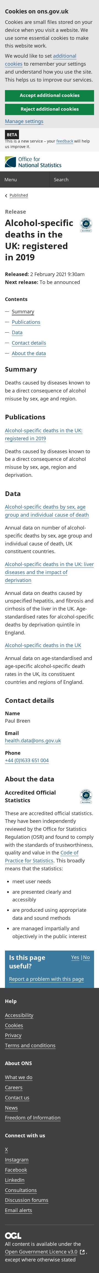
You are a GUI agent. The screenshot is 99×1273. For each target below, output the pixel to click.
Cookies (14, 1025)
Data (17, 332)
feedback (64, 141)
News (11, 1107)
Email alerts (18, 1210)
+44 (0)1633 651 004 (27, 760)
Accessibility (19, 1015)
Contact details (29, 342)
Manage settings (24, 121)
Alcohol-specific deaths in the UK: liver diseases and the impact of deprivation (49, 572)
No (86, 957)
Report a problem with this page (46, 979)
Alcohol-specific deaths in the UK (43, 645)
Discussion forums (26, 1200)
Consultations (21, 1190)
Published (19, 195)
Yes (75, 957)
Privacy (13, 1035)
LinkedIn (14, 1180)
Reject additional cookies (50, 109)
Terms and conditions (30, 1045)
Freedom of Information (33, 1117)
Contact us (17, 1097)
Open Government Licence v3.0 (41, 1251)
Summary (23, 311)
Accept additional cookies (49, 95)
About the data (29, 353)
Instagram (17, 1159)
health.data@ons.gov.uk (33, 740)
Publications (26, 322)
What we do (18, 1077)
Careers (14, 1087)
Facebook (16, 1169)
